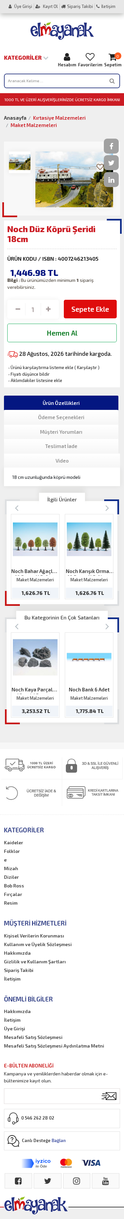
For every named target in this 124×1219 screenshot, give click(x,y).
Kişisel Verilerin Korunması (34, 935)
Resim (11, 903)
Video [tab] (62, 461)
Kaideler (13, 842)
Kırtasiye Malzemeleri (59, 118)
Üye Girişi (22, 6)
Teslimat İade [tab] (61, 446)
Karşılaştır (87, 367)
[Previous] (17, 507)
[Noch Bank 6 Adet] (89, 657)
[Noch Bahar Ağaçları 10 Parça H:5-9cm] (35, 539)
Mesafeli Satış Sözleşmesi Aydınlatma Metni (54, 1046)
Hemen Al (62, 333)
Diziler (11, 877)
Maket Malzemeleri (34, 125)
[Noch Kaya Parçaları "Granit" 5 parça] (35, 657)
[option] (35, 556)
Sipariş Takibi (80, 6)
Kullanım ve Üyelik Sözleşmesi (38, 944)
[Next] (107, 507)
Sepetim (112, 61)
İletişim (108, 6)
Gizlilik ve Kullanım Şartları (35, 961)
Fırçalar (13, 894)
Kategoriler (23, 57)
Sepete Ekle (90, 309)
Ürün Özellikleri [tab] (61, 403)
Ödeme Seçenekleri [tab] (61, 417)
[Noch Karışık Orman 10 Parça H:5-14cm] (89, 539)
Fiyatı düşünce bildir (28, 374)
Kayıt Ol (50, 6)
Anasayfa (15, 118)
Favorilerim (90, 64)
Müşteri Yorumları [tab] (61, 432)
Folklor (12, 851)
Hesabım (67, 64)
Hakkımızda (17, 953)
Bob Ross (14, 885)
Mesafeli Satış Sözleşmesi (33, 1037)
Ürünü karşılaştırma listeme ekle (40, 367)
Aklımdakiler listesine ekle (34, 380)
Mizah (11, 868)
